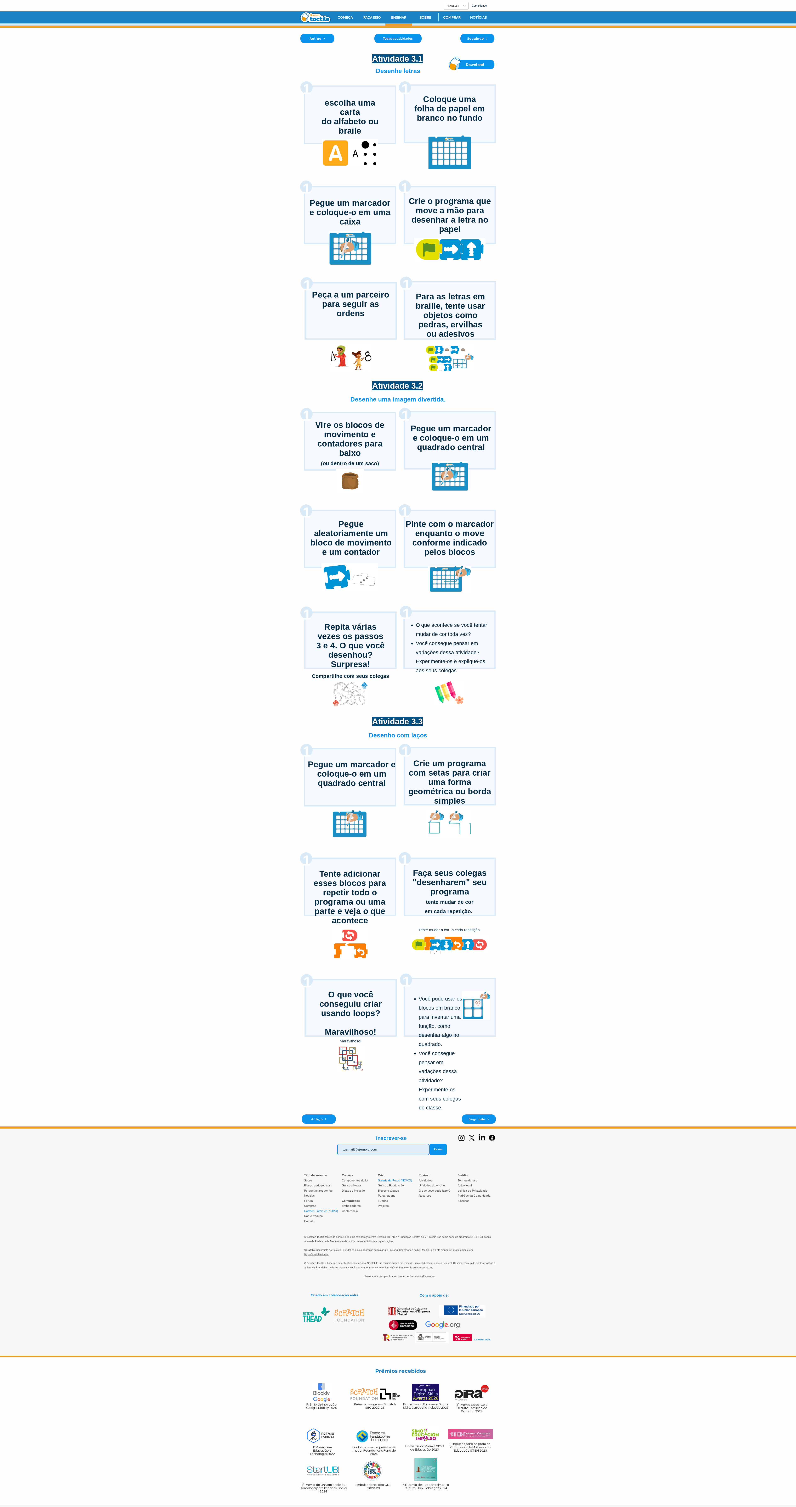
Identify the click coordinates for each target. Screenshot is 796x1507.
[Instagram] (461, 1138)
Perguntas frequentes (318, 1190)
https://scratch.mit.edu (316, 1254)
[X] (472, 1138)
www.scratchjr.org (423, 1267)
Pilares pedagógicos (317, 1185)
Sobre (308, 1180)
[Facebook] (492, 1138)
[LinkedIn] (482, 1138)
